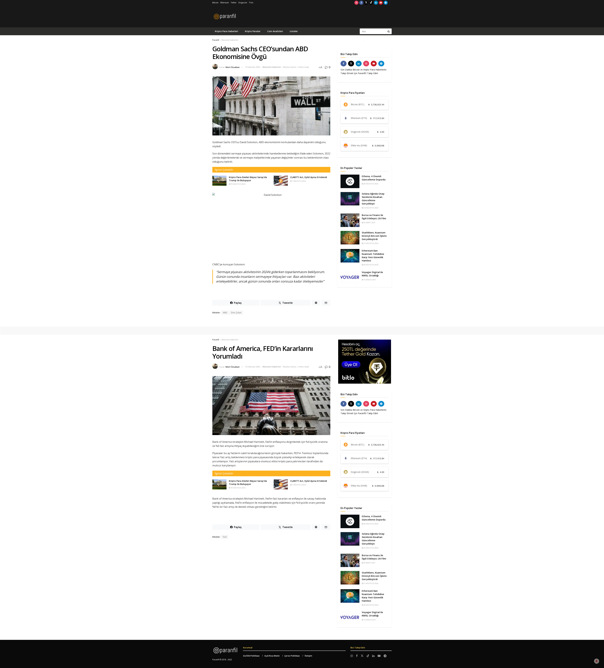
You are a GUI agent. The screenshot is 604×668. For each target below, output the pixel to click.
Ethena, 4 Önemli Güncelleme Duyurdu (374, 178)
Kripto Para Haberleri (226, 31)
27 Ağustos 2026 (370, 243)
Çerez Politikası (292, 655)
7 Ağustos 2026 (299, 181)
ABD (225, 312)
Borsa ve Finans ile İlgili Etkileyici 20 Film (374, 216)
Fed (225, 537)
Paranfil (215, 40)
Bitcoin (215, 2)
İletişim (308, 655)
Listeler (294, 31)
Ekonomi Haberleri (230, 40)
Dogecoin (242, 2)
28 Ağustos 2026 (370, 183)
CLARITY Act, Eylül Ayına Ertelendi (308, 177)
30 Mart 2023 (369, 222)
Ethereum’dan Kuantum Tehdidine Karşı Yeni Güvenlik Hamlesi (373, 255)
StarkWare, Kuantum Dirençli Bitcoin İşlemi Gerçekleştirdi (374, 236)
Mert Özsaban (233, 67)
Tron (251, 2)
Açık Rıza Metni (272, 655)
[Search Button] (389, 31)
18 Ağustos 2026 (237, 184)
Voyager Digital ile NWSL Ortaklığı (372, 274)
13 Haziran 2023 (252, 67)
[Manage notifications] (596, 661)
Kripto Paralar (252, 31)
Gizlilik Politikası (251, 655)
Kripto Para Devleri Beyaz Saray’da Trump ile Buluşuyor (248, 179)
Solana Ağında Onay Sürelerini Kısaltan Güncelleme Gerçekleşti (373, 198)
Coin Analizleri (275, 31)
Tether (234, 2)
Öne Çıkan (236, 312)
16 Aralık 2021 (369, 279)
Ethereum (224, 2)
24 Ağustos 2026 (370, 208)
